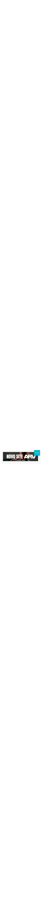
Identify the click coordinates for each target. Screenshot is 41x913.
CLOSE (37, 453)
